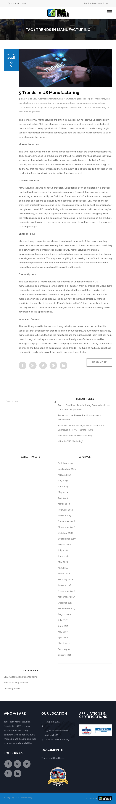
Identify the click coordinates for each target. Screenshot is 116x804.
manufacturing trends (38, 107)
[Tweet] (43, 365)
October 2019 (65, 463)
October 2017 (65, 602)
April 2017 (63, 637)
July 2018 (63, 550)
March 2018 (64, 573)
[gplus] (17, 764)
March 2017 (64, 643)
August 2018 (64, 544)
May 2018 (63, 562)
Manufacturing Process (75, 99)
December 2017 (66, 591)
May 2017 (63, 631)
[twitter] (27, 764)
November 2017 (66, 597)
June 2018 (63, 556)
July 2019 (63, 480)
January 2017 (64, 655)
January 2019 (64, 515)
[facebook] (8, 764)
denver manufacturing (58, 103)
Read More (99, 362)
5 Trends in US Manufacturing (49, 92)
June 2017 (63, 626)
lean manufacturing (79, 103)
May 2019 (63, 492)
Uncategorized (12, 688)
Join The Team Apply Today (96, 3)
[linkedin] (17, 773)
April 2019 (63, 498)
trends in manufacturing (94, 107)
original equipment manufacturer (66, 107)
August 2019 (64, 475)
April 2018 (63, 568)
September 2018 (67, 538)
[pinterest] (8, 773)
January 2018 (64, 585)
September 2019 (67, 469)
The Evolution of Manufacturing (75, 435)
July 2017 (63, 620)
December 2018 (66, 521)
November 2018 (66, 527)
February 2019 (65, 509)
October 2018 (65, 533)
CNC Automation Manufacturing (48, 99)
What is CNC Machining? (70, 441)
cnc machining (98, 99)
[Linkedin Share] (63, 365)
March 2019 (64, 504)
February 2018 (65, 579)
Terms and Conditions (52, 758)
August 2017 (64, 614)
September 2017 (67, 608)
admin (24, 99)
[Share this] (22, 365)
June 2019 (63, 486)
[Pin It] (53, 365)
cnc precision (40, 103)
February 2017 (65, 649)
